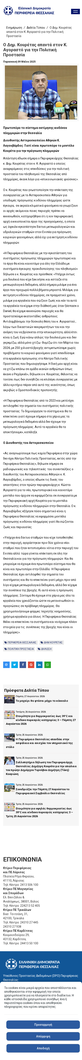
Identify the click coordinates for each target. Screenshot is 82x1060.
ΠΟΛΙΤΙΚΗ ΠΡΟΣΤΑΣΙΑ (20, 649)
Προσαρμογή (43, 1024)
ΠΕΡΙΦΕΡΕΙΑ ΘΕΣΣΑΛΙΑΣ (21, 642)
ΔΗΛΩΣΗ (46, 649)
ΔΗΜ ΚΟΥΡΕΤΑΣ (53, 642)
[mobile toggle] (75, 11)
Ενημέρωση (14, 27)
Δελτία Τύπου (36, 27)
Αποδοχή (43, 1048)
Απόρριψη (43, 1036)
